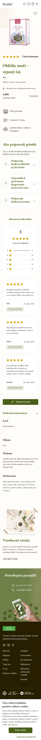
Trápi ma (6, 664)
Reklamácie (25, 664)
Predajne (24, 651)
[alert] (20, 719)
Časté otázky (25, 655)
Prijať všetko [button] (20, 730)
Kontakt (23, 680)
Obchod (6, 651)
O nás (5, 669)
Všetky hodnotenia (30, 57)
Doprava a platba (10, 673)
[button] (26, 737)
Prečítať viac (13, 725)
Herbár (6, 660)
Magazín (6, 655)
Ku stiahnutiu (26, 660)
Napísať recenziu (23, 402)
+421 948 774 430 (10, 559)
